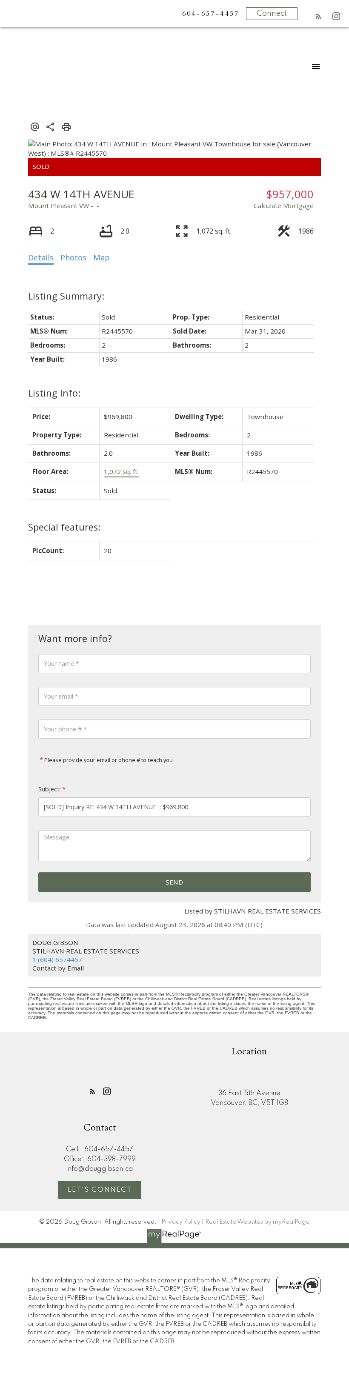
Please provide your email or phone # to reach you (108, 760)
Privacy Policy (180, 1222)
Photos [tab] (73, 257)
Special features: (64, 527)
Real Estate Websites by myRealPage (257, 1222)
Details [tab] (41, 257)
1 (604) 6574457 (57, 959)
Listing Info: (54, 393)
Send (174, 882)
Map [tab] (101, 257)
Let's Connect (100, 1190)
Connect (272, 13)
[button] (318, 16)
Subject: (49, 789)
